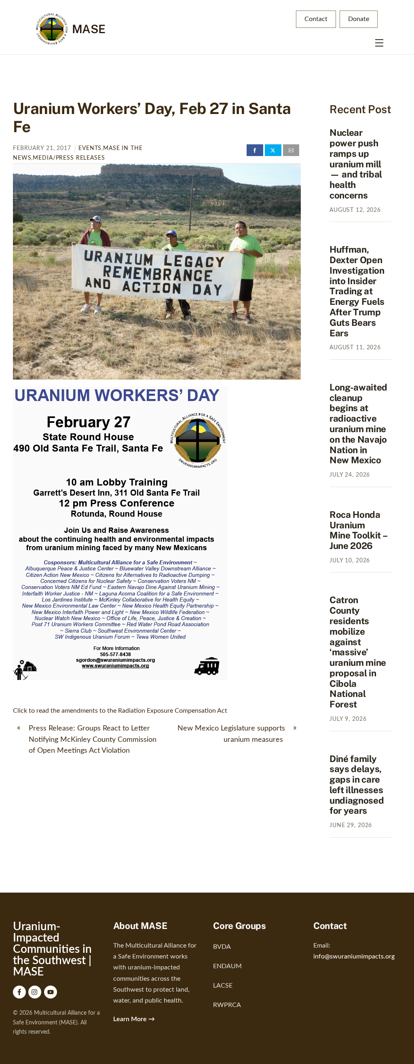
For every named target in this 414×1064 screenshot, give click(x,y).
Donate (358, 19)
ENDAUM (227, 966)
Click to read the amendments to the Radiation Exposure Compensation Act (120, 710)
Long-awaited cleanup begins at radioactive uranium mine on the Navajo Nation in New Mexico (358, 423)
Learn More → (134, 1019)
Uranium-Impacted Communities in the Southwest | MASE (52, 949)
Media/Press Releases (69, 158)
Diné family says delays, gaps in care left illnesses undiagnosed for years (357, 785)
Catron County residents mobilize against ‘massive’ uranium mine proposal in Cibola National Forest (358, 652)
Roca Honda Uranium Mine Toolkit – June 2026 (358, 530)
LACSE (222, 985)
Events (89, 148)
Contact (315, 19)
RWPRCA (227, 1005)
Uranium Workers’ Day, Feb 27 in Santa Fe (152, 117)
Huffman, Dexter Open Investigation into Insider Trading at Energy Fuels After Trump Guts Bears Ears (357, 291)
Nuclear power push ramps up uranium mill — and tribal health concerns (356, 164)
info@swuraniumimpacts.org (354, 956)
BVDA (222, 947)
